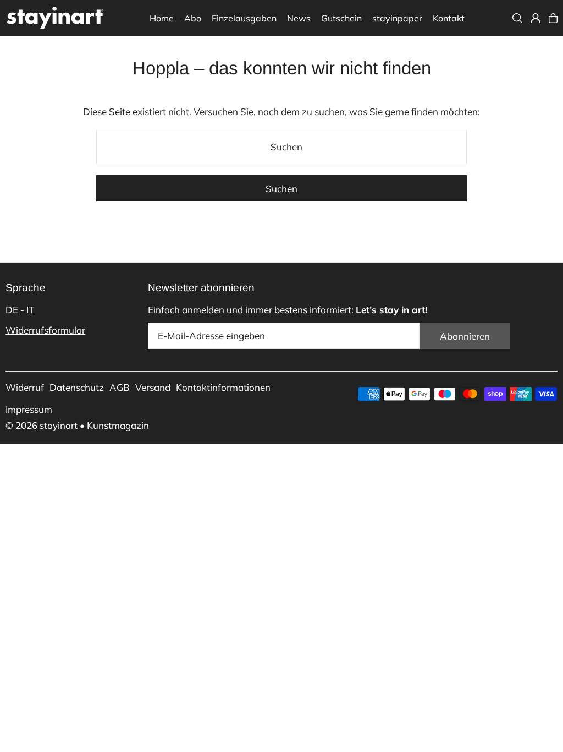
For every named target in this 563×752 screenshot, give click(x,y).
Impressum (28, 409)
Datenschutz (76, 387)
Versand (152, 387)
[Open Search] (517, 18)
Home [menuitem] (162, 18)
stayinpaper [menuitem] (397, 18)
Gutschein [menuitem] (341, 18)
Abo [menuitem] (192, 18)
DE (11, 309)
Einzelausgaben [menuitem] (244, 18)
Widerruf (24, 387)
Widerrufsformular (45, 330)
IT (30, 309)
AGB (119, 387)
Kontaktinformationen (223, 387)
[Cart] (553, 18)
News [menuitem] (299, 18)
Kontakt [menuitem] (449, 18)
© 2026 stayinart (41, 425)
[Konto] (535, 18)
